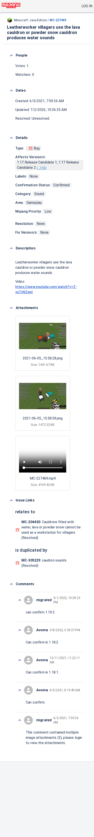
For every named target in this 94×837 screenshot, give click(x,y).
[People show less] (11, 55)
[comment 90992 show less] (19, 660)
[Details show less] (11, 137)
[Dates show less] (11, 90)
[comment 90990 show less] (19, 720)
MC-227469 (58, 20)
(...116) (41, 168)
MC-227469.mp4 (43, 478)
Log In (87, 6)
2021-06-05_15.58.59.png (43, 418)
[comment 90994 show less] (19, 600)
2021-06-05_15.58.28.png (43, 358)
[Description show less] (11, 248)
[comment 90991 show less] (19, 690)
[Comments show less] (11, 584)
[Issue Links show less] (11, 500)
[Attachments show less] (11, 308)
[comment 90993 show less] (19, 630)
